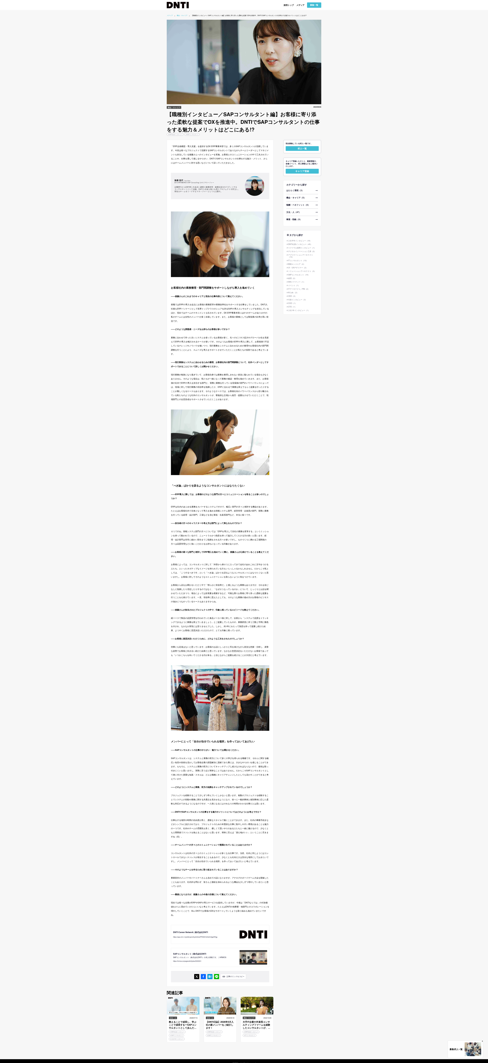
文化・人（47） (293, 212)
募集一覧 (314, 5)
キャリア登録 (302, 171)
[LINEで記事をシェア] (216, 976)
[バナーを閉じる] (482, 1041)
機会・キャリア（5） (296, 198)
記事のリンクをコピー (235, 976)
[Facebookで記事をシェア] (203, 976)
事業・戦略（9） (294, 219)
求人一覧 (302, 148)
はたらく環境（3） (295, 190)
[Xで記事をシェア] (196, 976)
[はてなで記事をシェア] (209, 976)
